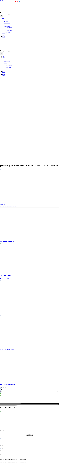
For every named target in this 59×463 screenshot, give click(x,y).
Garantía (3, 24)
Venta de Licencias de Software (5, 260)
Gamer (3, 26)
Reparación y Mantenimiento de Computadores (8, 184)
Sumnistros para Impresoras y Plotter (7, 330)
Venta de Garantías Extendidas (5, 295)
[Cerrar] (1, 6)
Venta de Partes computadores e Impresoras (8, 366)
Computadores (6, 12)
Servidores (5, 10)
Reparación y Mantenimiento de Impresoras (8, 187)
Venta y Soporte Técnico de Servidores (7, 223)
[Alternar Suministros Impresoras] (15, 46)
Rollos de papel (8, 52)
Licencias (3, 25)
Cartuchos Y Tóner (8, 19)
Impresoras (5, 15)
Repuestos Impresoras (9, 47)
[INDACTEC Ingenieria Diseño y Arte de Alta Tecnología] (29, 2)
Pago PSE (3, 28)
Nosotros (3, 27)
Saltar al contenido (2, 0)
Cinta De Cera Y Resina (9, 21)
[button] (1, 372)
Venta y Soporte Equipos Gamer (6, 256)
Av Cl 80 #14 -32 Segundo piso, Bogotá (29, 423)
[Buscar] (9, 4)
